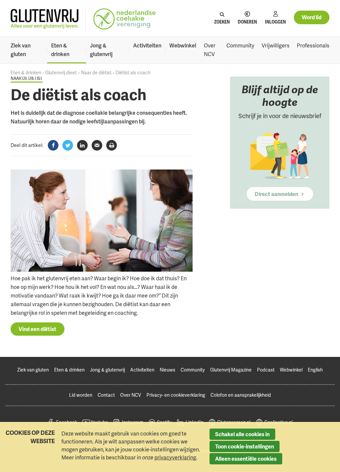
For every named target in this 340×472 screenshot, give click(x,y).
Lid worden (80, 395)
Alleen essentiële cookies (246, 458)
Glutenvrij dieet (61, 72)
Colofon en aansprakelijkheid (241, 395)
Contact (106, 395)
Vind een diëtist (37, 329)
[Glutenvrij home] (45, 19)
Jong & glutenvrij (101, 50)
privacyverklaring (175, 457)
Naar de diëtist (96, 72)
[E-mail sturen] (97, 145)
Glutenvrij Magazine (231, 370)
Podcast (266, 370)
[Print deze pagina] (111, 145)
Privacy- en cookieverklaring (175, 395)
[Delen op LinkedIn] (82, 145)
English (315, 370)
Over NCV (209, 50)
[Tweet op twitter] (67, 145)
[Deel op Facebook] (53, 145)
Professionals (313, 45)
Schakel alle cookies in (242, 434)
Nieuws (167, 370)
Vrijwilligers (276, 45)
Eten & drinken (60, 50)
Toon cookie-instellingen (244, 446)
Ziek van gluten (21, 50)
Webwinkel (182, 45)
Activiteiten (147, 45)
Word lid (311, 17)
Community (240, 45)
